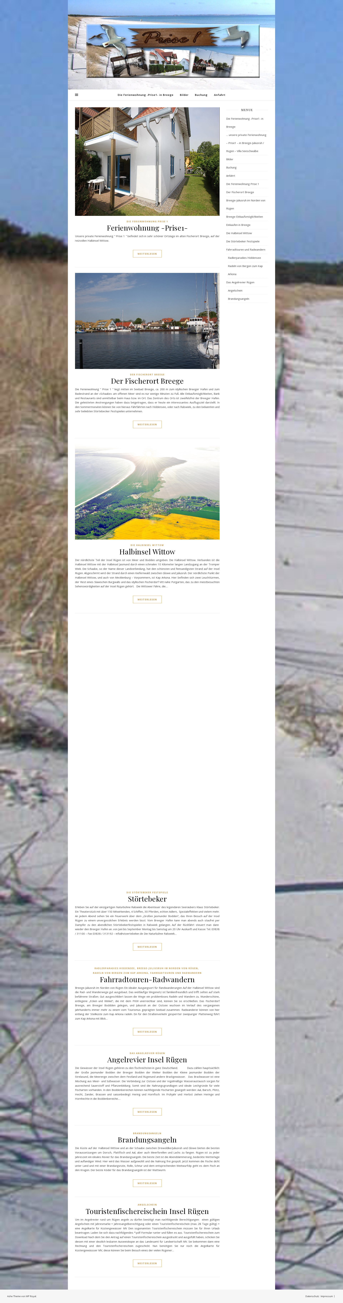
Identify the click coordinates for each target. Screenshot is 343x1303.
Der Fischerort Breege (147, 374)
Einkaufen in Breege (238, 225)
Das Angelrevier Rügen (147, 1053)
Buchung (201, 95)
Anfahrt (219, 95)
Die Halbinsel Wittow (147, 545)
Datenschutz (312, 1296)
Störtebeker (147, 898)
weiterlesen (147, 253)
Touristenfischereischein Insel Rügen (147, 1211)
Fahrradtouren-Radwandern (147, 979)
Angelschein (147, 1204)
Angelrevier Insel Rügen (147, 1059)
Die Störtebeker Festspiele (147, 892)
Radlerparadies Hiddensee (115, 968)
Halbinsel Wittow (147, 551)
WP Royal (31, 1296)
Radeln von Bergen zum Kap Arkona (120, 972)
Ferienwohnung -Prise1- (147, 227)
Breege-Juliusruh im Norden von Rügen (167, 968)
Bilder (184, 95)
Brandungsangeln (147, 1133)
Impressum (327, 1296)
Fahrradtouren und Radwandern (176, 972)
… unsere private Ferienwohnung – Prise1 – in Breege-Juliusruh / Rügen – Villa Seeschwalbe (246, 143)
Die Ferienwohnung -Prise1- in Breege (145, 95)
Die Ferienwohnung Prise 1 (147, 221)
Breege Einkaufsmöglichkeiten (244, 216)
